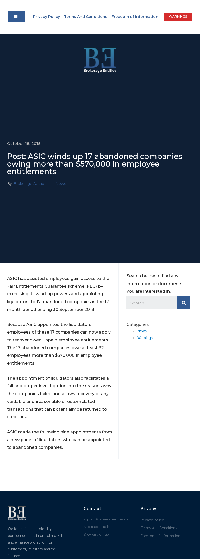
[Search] (183, 302)
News (60, 183)
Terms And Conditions (85, 16)
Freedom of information (134, 16)
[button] (16, 16)
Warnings (145, 338)
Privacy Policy (46, 16)
